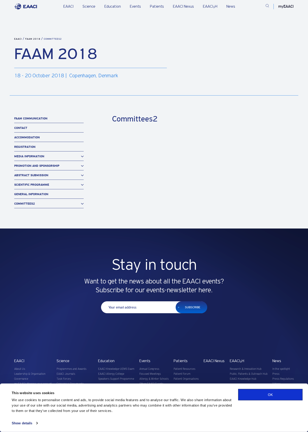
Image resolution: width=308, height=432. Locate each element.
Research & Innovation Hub (245, 369)
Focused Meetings (150, 374)
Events (135, 7)
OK (270, 395)
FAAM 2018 (33, 38)
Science (89, 7)
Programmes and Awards (71, 369)
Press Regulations (283, 378)
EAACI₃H (210, 7)
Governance (21, 378)
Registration (24, 147)
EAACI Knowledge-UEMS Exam (116, 369)
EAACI (68, 7)
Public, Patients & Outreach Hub (248, 374)
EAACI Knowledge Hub (243, 378)
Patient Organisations (186, 378)
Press (275, 374)
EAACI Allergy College (111, 374)
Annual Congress (149, 369)
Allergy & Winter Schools (154, 378)
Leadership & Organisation (29, 374)
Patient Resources (184, 369)
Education (112, 7)
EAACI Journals (66, 374)
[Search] (267, 6)
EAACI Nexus (183, 7)
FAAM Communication (30, 118)
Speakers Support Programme (116, 378)
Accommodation (27, 137)
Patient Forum (182, 374)
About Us (19, 369)
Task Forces (64, 378)
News (230, 7)
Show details (22, 423)
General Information (31, 194)
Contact (20, 128)
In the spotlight (281, 369)
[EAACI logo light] (26, 6)
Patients (157, 7)
